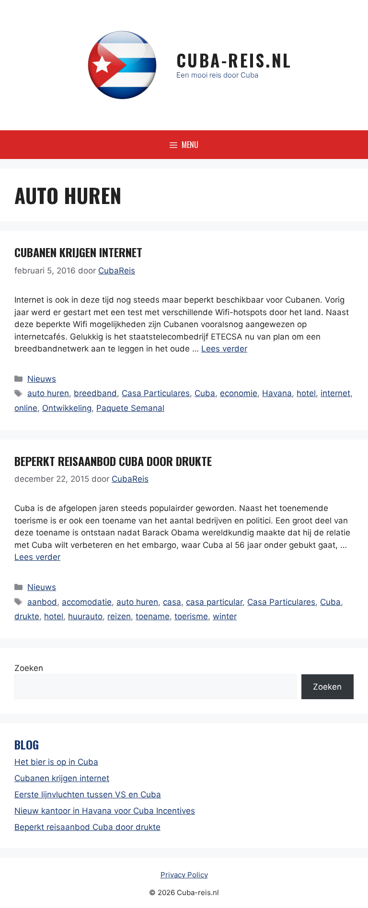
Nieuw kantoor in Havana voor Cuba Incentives (104, 811)
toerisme (191, 616)
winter (225, 616)
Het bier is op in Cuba (56, 762)
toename (153, 616)
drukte (26, 616)
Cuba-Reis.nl (234, 59)
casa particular (214, 602)
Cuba (205, 393)
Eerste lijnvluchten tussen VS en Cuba (87, 794)
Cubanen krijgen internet (78, 252)
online (25, 408)
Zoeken (28, 668)
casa (172, 602)
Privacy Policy (184, 874)
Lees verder (224, 348)
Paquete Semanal (130, 408)
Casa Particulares (156, 393)
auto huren (48, 393)
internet (335, 393)
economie (238, 393)
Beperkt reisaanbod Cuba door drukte (113, 460)
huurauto (85, 616)
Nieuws (41, 379)
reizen (119, 616)
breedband (95, 393)
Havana (277, 393)
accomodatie (87, 602)
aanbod (42, 602)
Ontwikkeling (67, 408)
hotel (306, 393)
